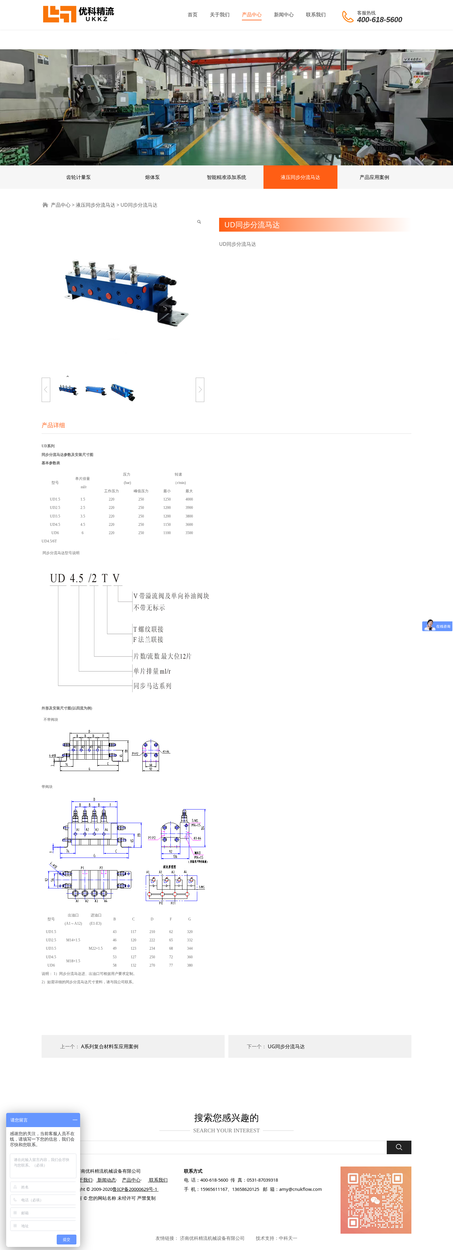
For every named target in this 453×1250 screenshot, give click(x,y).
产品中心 (252, 14)
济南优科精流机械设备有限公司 (212, 1238)
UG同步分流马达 (286, 1046)
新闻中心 (284, 14)
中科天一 (288, 1238)
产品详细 (53, 425)
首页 (193, 14)
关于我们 (220, 14)
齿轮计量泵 (78, 177)
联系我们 (316, 14)
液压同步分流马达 (300, 177)
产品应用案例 (374, 177)
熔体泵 (152, 177)
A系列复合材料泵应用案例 (109, 1046)
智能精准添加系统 (226, 177)
